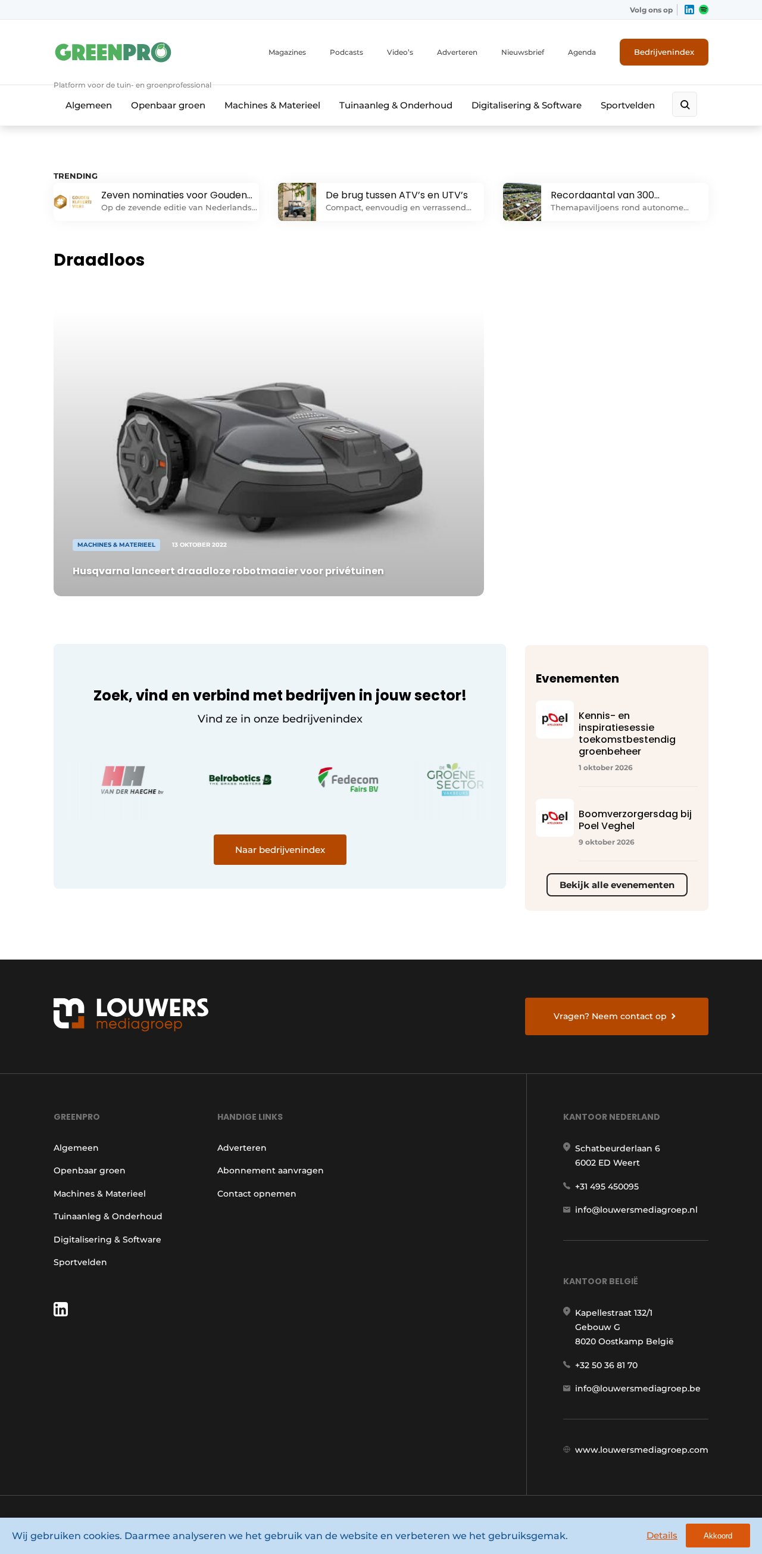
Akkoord (718, 1535)
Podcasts (346, 52)
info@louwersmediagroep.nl (636, 1209)
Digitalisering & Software (526, 105)
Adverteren (457, 52)
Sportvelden (628, 105)
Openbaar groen (168, 105)
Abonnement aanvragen (270, 1170)
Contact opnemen (256, 1193)
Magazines (287, 52)
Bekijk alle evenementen (617, 884)
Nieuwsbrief (522, 52)
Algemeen (88, 105)
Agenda (582, 52)
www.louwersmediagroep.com (641, 1449)
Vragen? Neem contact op (610, 1016)
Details (662, 1535)
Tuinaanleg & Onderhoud (395, 105)
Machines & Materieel (272, 105)
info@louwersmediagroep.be (638, 1388)
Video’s (400, 52)
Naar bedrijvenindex (280, 849)
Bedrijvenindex (664, 52)
